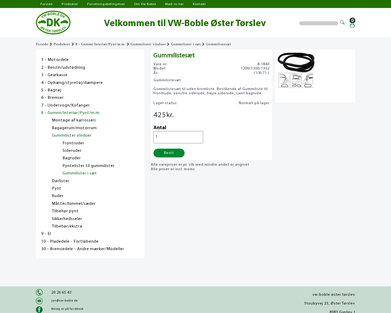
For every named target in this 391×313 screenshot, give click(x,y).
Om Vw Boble (145, 4)
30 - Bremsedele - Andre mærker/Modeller (82, 249)
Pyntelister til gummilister (89, 166)
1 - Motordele (55, 60)
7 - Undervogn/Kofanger (65, 105)
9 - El (46, 234)
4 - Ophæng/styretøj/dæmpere (72, 83)
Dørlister (60, 181)
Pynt (56, 188)
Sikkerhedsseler (67, 219)
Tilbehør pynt (65, 211)
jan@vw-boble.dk (64, 300)
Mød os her (174, 4)
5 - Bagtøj (51, 90)
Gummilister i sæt (186, 44)
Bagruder (72, 158)
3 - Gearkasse (54, 75)
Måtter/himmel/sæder (74, 204)
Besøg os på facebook (67, 309)
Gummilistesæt (218, 44)
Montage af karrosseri (74, 120)
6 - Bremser (52, 98)
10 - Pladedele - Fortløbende (70, 241)
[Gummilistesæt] (296, 86)
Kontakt (199, 4)
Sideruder (72, 151)
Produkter (70, 4)
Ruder (58, 196)
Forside (46, 4)
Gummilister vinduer (148, 44)
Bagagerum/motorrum (74, 128)
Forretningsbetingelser (106, 4)
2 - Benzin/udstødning (63, 68)
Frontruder (73, 143)
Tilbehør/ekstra (67, 226)
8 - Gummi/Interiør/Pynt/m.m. (101, 44)
